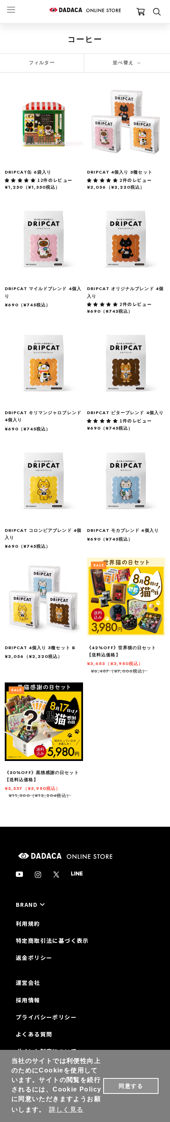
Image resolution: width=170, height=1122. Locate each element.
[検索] (157, 12)
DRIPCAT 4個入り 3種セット (120, 172)
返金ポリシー (34, 957)
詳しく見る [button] (66, 1109)
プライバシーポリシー (46, 1017)
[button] (21, 180)
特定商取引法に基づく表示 (52, 940)
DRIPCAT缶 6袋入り (28, 172)
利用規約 (28, 923)
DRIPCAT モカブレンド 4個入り (123, 530)
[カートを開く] (140, 12)
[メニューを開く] (11, 9)
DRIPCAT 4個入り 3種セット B (40, 647)
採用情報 (28, 1000)
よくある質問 (34, 1034)
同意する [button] (131, 1086)
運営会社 (28, 982)
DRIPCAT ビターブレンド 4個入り (125, 412)
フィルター (42, 62)
